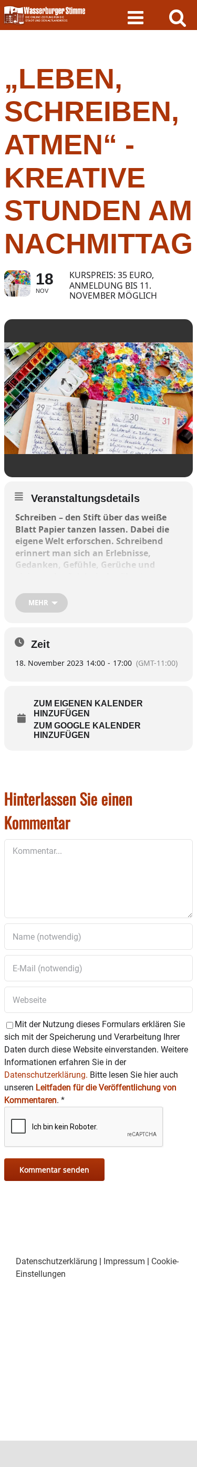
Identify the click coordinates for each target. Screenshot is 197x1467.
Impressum (124, 1261)
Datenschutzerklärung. (46, 1075)
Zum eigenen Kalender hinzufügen (88, 708)
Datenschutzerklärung (56, 1261)
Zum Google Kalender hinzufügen (87, 730)
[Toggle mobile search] (177, 17)
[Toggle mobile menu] (137, 17)
